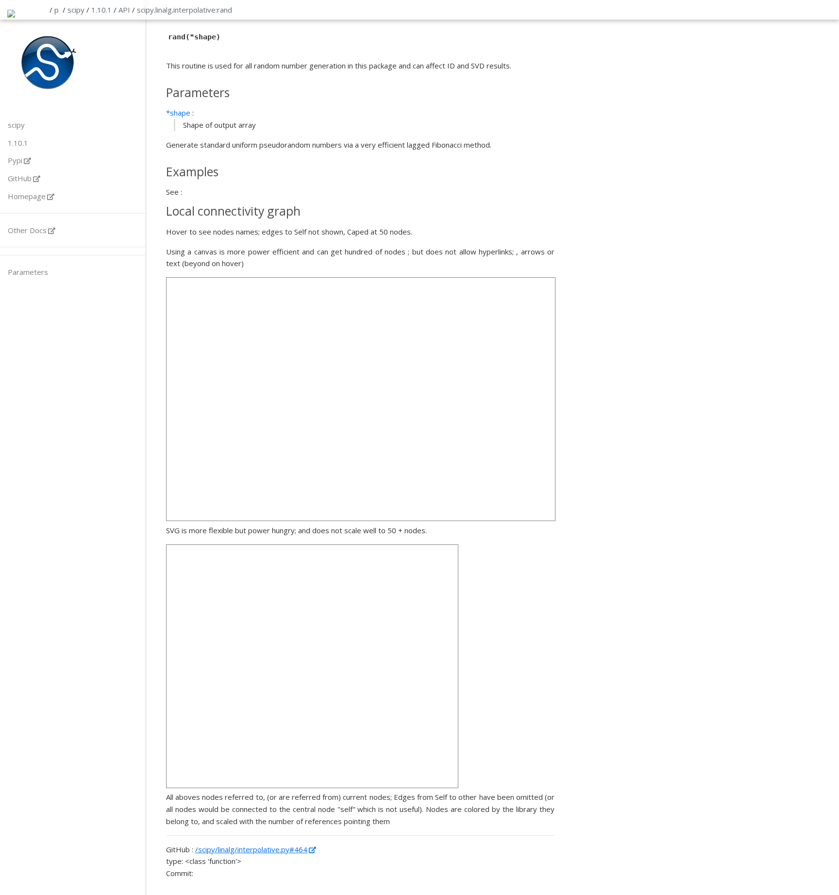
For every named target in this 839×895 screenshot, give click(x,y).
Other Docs (27, 230)
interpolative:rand (202, 10)
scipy (75, 10)
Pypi (15, 160)
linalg (163, 10)
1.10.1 (101, 10)
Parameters (28, 272)
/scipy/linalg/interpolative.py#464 (251, 849)
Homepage (27, 196)
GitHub (20, 178)
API (124, 10)
